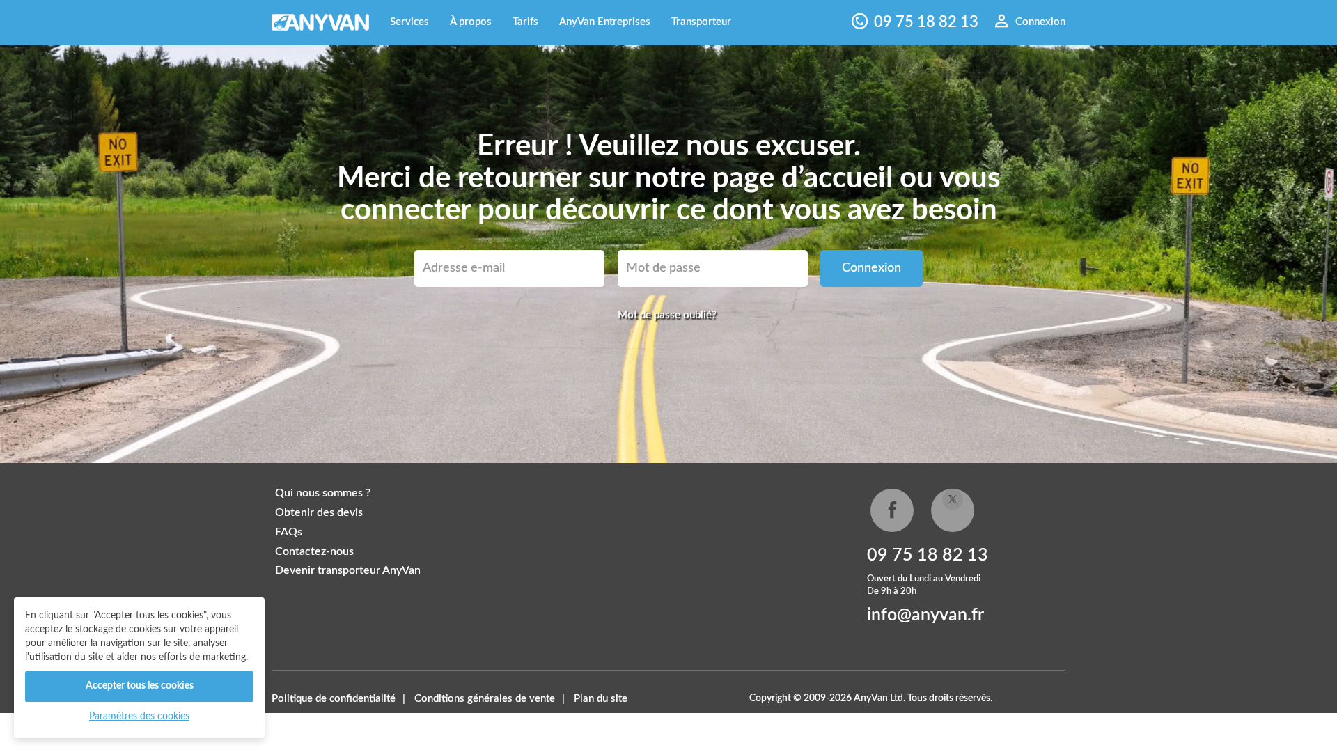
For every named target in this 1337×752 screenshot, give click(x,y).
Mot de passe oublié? (667, 315)
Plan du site (600, 699)
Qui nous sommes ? (322, 493)
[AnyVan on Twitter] (952, 510)
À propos (471, 22)
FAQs (288, 532)
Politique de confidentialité (334, 699)
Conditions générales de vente (484, 699)
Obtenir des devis (319, 512)
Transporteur (701, 22)
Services (409, 22)
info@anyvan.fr (925, 615)
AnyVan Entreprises (604, 22)
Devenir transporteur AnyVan (348, 570)
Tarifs (525, 22)
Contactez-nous (314, 551)
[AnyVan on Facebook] (892, 510)
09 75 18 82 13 (927, 555)
